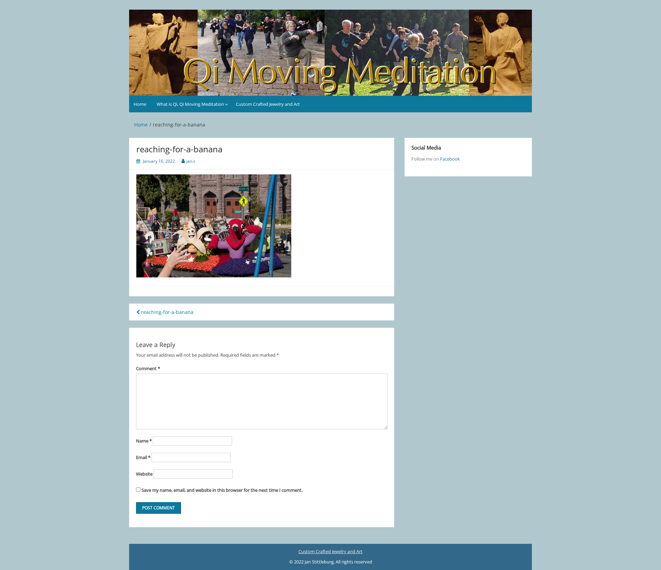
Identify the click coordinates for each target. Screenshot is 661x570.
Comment (148, 368)
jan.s (190, 161)
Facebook (450, 159)
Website (144, 474)
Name (144, 441)
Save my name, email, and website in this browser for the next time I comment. (222, 490)
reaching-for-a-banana (166, 312)
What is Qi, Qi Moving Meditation (190, 104)
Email (143, 457)
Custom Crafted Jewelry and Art (268, 104)
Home (140, 104)
